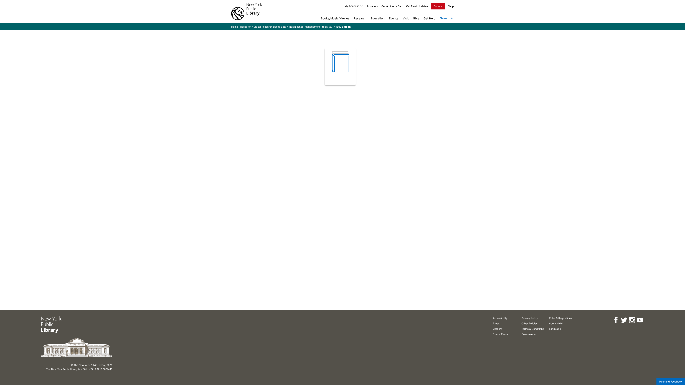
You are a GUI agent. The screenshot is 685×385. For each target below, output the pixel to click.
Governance (528, 334)
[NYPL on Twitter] (623, 320)
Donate (438, 6)
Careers (497, 328)
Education (378, 18)
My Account (351, 5)
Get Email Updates (417, 6)
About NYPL (556, 323)
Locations (373, 6)
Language (555, 328)
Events (393, 18)
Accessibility (500, 318)
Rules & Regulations (560, 318)
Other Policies (529, 323)
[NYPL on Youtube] (639, 320)
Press (496, 323)
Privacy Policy (529, 318)
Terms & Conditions (532, 328)
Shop (451, 6)
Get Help (429, 18)
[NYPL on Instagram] (631, 320)
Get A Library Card (392, 6)
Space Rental (500, 334)
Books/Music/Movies (335, 18)
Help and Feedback (670, 381)
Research (360, 18)
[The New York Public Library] (246, 11)
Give (416, 18)
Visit (406, 18)
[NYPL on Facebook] (615, 320)
